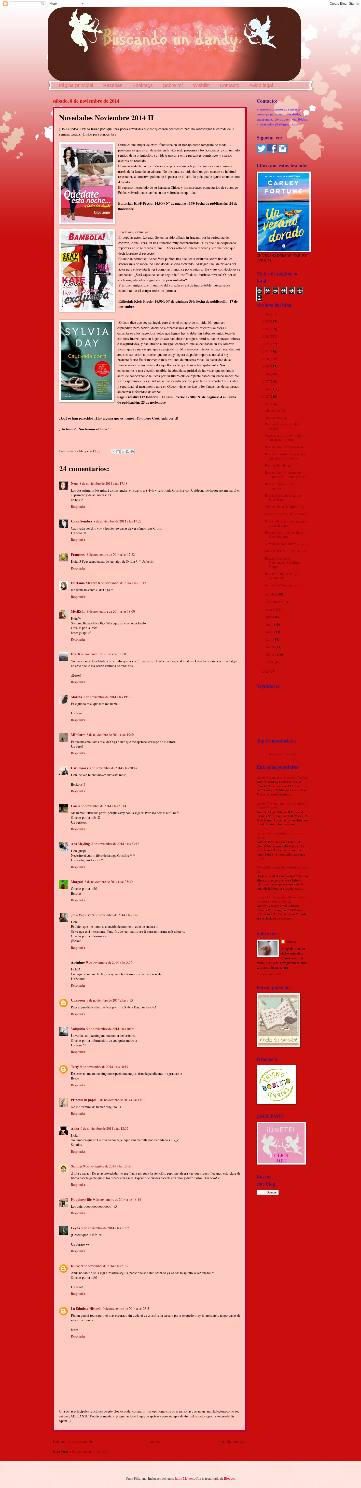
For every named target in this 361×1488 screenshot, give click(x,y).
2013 (266, 671)
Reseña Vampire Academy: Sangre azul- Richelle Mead (285, 474)
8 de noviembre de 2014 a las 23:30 (109, 881)
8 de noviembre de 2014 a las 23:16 (115, 843)
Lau (74, 806)
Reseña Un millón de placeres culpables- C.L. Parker (285, 456)
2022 (266, 344)
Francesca (78, 554)
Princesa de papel (83, 1099)
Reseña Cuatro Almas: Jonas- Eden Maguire (285, 534)
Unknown (78, 1000)
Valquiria (78, 1028)
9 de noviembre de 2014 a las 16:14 (117, 1199)
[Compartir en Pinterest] (132, 451)
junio (270, 624)
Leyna (75, 1228)
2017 (266, 381)
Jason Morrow (184, 1478)
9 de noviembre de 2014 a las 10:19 (104, 1066)
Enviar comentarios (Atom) (91, 1451)
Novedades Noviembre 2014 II (286, 543)
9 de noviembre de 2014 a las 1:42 (115, 915)
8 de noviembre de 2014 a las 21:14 (102, 806)
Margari (77, 881)
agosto (271, 609)
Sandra (76, 1166)
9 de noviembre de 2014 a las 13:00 (107, 1166)
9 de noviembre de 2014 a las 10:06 (110, 1028)
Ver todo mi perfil (269, 974)
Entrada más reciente (73, 1441)
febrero (271, 654)
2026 (266, 313)
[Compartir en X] (122, 451)
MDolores (78, 734)
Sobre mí (173, 85)
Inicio (154, 1441)
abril (269, 639)
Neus (74, 483)
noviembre (274, 417)
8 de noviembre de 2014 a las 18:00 (111, 611)
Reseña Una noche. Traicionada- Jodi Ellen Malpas (282, 562)
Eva (74, 654)
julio (269, 616)
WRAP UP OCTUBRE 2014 (284, 506)
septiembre (274, 601)
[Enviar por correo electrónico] (113, 451)
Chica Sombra (81, 521)
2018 (266, 374)
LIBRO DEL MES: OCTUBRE (286, 551)
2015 (266, 396)
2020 (266, 359)
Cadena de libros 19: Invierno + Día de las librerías (286, 437)
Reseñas (112, 85)
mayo (270, 632)
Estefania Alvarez (84, 583)
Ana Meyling (80, 843)
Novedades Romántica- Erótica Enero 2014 (282, 869)
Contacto (229, 85)
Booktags (142, 85)
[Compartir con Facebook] (127, 451)
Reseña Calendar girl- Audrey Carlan (282, 777)
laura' (75, 1266)
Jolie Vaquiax (81, 915)
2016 (266, 389)
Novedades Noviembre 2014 (284, 585)
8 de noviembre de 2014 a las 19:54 (111, 734)
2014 (266, 404)
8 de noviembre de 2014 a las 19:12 (107, 696)
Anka (75, 1128)
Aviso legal (261, 85)
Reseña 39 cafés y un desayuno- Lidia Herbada (286, 523)
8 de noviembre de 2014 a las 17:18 (103, 483)
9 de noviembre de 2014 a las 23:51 (127, 1308)
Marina (76, 696)
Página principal (76, 85)
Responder (78, 506)
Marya (291, 942)
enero (270, 661)
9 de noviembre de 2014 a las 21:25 (105, 1228)
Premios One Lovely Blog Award (282, 426)
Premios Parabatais (278, 465)
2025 (266, 321)
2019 (266, 366)
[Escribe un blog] (118, 451)
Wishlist (201, 85)
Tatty (75, 1066)
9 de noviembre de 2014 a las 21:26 (105, 1266)
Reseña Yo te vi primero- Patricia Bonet (279, 835)
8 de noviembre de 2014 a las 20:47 (113, 768)
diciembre (273, 410)
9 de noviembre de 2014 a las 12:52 (104, 1128)
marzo (271, 647)
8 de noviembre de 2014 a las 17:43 (122, 583)
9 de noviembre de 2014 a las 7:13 (110, 1000)
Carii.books (79, 768)
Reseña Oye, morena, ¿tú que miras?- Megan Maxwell (282, 805)
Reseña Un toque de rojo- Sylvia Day (282, 575)
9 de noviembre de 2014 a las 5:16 (109, 962)
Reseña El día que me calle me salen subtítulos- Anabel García (281, 899)
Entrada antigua (231, 1441)
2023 (266, 336)
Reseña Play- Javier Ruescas (284, 447)
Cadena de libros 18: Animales (285, 513)
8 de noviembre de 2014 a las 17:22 (117, 521)
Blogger (229, 1478)
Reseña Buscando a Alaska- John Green (283, 497)
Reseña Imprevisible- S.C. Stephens (282, 486)
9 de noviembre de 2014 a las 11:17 (122, 1099)
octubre (271, 594)
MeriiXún (78, 611)
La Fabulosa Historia (86, 1308)
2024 (266, 329)
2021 (266, 351)
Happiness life (81, 1199)
